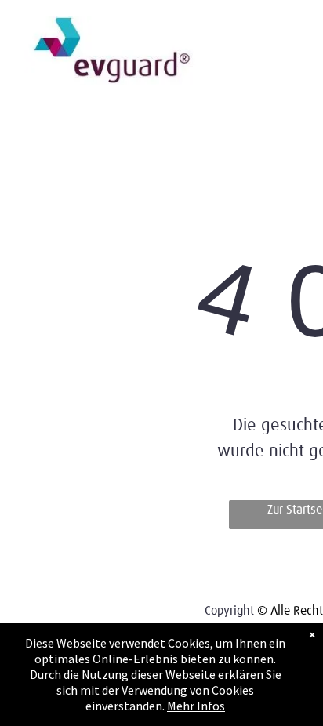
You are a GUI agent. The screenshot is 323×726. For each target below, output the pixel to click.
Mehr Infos (196, 705)
